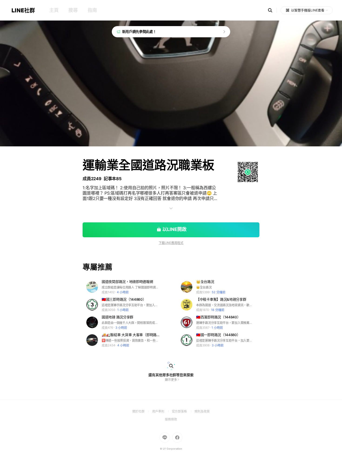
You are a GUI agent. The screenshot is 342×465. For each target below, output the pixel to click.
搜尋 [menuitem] (72, 10)
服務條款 (171, 419)
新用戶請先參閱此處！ (139, 31)
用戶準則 (162, 411)
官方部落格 (183, 411)
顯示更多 (171, 379)
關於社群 (142, 411)
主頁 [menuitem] (53, 10)
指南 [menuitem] (92, 10)
